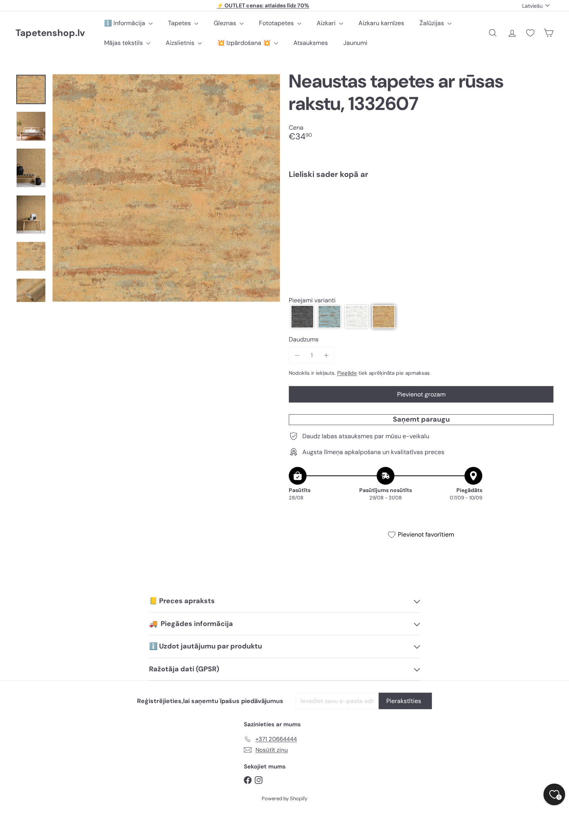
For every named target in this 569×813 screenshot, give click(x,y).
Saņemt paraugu (421, 419)
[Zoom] (166, 188)
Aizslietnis (181, 43)
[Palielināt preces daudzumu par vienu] (326, 355)
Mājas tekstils (124, 43)
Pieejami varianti (312, 300)
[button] (302, 316)
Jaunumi (355, 43)
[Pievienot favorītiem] (543, 201)
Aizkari (327, 23)
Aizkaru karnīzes (381, 23)
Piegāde (347, 373)
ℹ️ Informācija (125, 23)
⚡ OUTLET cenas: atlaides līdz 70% (263, 5)
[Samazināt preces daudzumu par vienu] (297, 355)
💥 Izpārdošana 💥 (244, 43)
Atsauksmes (310, 43)
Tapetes (180, 23)
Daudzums (304, 339)
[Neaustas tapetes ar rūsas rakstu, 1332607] (421, 211)
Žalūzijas (433, 23)
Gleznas (226, 23)
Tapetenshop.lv (50, 33)
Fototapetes (277, 23)
